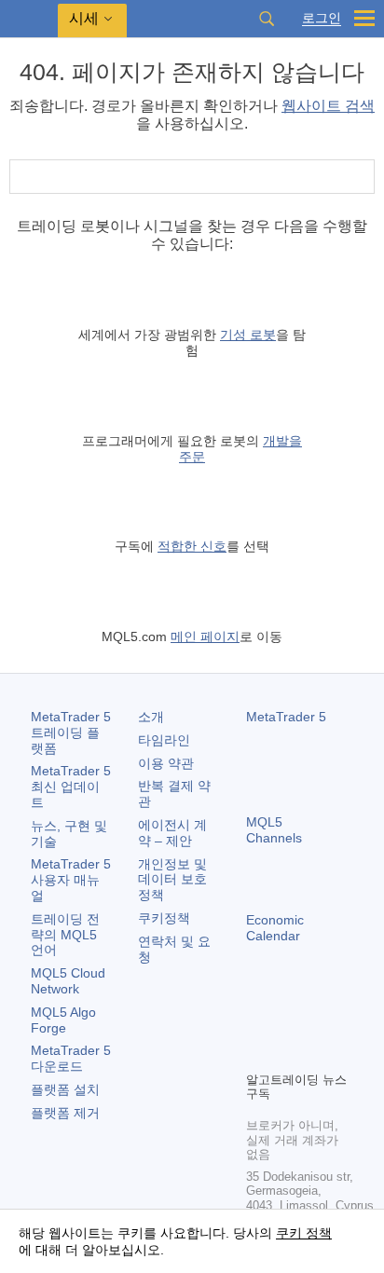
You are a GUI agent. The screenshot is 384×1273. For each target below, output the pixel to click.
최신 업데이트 (71, 786)
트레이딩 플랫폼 (71, 732)
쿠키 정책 (304, 1232)
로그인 (321, 18)
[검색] (266, 18)
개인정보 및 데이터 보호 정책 (172, 879)
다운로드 (71, 1058)
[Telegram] (287, 1024)
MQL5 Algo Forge (63, 1020)
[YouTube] (257, 1054)
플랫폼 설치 (65, 1089)
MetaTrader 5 (286, 716)
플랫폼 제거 (65, 1112)
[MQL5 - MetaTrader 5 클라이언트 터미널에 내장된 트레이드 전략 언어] (28, 19)
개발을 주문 (240, 448)
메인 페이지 (205, 636)
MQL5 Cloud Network (68, 980)
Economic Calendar (275, 927)
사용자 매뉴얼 (71, 879)
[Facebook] (257, 1024)
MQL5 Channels (274, 829)
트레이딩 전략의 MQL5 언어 (65, 934)
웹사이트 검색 (328, 106)
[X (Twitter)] (317, 1024)
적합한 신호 (192, 546)
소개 (151, 716)
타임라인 (164, 739)
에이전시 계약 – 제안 (172, 832)
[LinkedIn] (287, 1054)
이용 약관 (166, 763)
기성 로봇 (248, 334)
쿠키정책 (164, 917)
